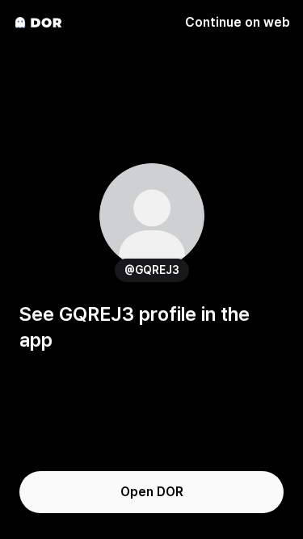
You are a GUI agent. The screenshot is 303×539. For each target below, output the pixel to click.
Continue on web (237, 22)
